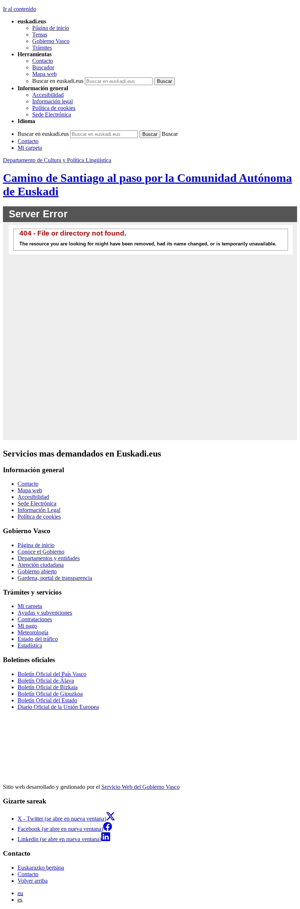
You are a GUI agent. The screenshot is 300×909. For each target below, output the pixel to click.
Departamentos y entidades (49, 558)
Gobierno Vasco (51, 41)
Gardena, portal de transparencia (55, 578)
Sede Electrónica (51, 114)
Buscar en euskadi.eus (57, 81)
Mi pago (27, 626)
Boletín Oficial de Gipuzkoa (50, 694)
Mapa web (44, 74)
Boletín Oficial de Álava (46, 680)
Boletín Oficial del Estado (47, 700)
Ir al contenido (19, 9)
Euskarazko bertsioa (41, 867)
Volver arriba (33, 881)
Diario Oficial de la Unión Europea (58, 707)
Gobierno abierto (37, 571)
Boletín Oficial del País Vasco (52, 674)
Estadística (30, 645)
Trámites (42, 48)
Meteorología (33, 632)
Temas (39, 34)
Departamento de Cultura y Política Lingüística (57, 160)
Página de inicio (50, 28)
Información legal (52, 101)
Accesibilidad (48, 95)
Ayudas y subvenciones (45, 613)
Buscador (43, 67)
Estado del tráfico (38, 639)
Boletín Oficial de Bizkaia (48, 687)
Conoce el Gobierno (41, 552)
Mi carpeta (30, 148)
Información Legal (39, 510)
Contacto (42, 61)
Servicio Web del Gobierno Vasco (140, 787)
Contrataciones (35, 619)
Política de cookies (53, 108)
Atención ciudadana (41, 565)
